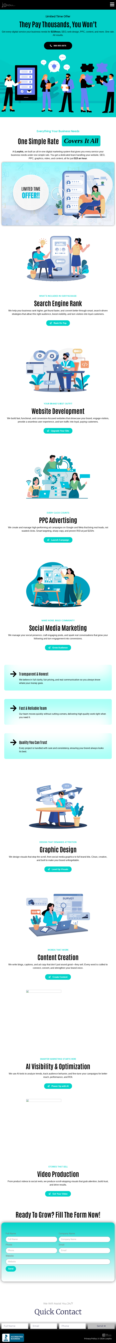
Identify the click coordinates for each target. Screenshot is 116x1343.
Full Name (11, 1233)
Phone (9, 1244)
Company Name (67, 1233)
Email (61, 1244)
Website (10, 1256)
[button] (58, 194)
